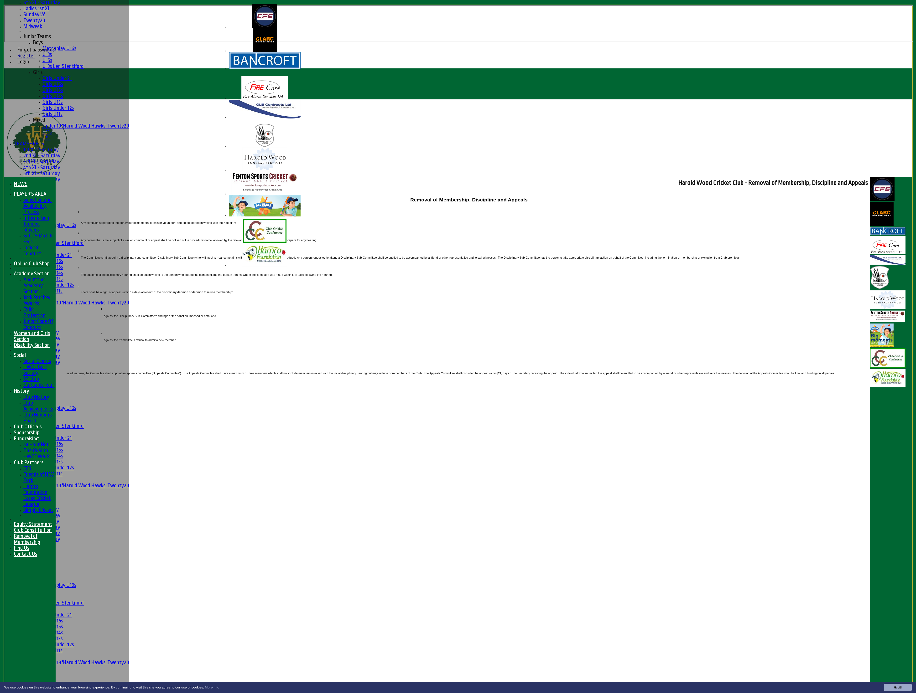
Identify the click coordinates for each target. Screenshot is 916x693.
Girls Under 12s (58, 108)
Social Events (37, 361)
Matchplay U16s (59, 48)
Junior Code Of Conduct (38, 324)
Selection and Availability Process (37, 206)
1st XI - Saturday (41, 150)
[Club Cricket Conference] (264, 242)
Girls (38, 72)
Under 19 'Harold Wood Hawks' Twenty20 (85, 126)
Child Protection (34, 312)
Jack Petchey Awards (36, 300)
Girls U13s (52, 102)
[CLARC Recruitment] (265, 51)
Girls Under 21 (57, 78)
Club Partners (28, 462)
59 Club (31, 379)
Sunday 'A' (34, 14)
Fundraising (26, 438)
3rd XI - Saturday (41, 161)
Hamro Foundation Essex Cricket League (37, 495)
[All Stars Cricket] (265, 215)
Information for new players (36, 224)
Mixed (39, 120)
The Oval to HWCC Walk (36, 453)
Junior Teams (37, 36)
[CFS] (264, 27)
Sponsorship (26, 433)
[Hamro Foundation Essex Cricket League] (264, 265)
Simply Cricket (38, 510)
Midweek (32, 26)
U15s (47, 60)
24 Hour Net (36, 444)
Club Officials (28, 427)
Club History (36, 397)
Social (20, 355)
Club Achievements (38, 406)
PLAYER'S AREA (30, 194)
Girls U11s (52, 114)
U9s (46, 138)
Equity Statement (33, 524)
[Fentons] (265, 194)
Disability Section (32, 345)
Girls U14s (52, 96)
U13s (47, 54)
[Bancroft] (265, 68)
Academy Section (32, 274)
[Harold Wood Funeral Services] (264, 170)
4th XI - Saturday (41, 167)
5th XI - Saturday (41, 173)
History (21, 391)
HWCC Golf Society (35, 370)
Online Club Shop (32, 264)
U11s (47, 132)
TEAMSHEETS (29, 144)
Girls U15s (52, 90)
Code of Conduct (32, 251)
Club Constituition (33, 530)
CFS (27, 468)
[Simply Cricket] (265, 146)
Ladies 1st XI (36, 8)
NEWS (20, 184)
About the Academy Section (34, 285)
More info (212, 687)
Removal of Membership (27, 539)
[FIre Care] (264, 99)
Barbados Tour (38, 385)
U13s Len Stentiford (63, 66)
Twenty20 (34, 20)
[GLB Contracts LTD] (265, 117)
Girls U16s (52, 84)
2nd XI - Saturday (41, 156)
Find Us (21, 548)
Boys (38, 42)
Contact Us (25, 554)
